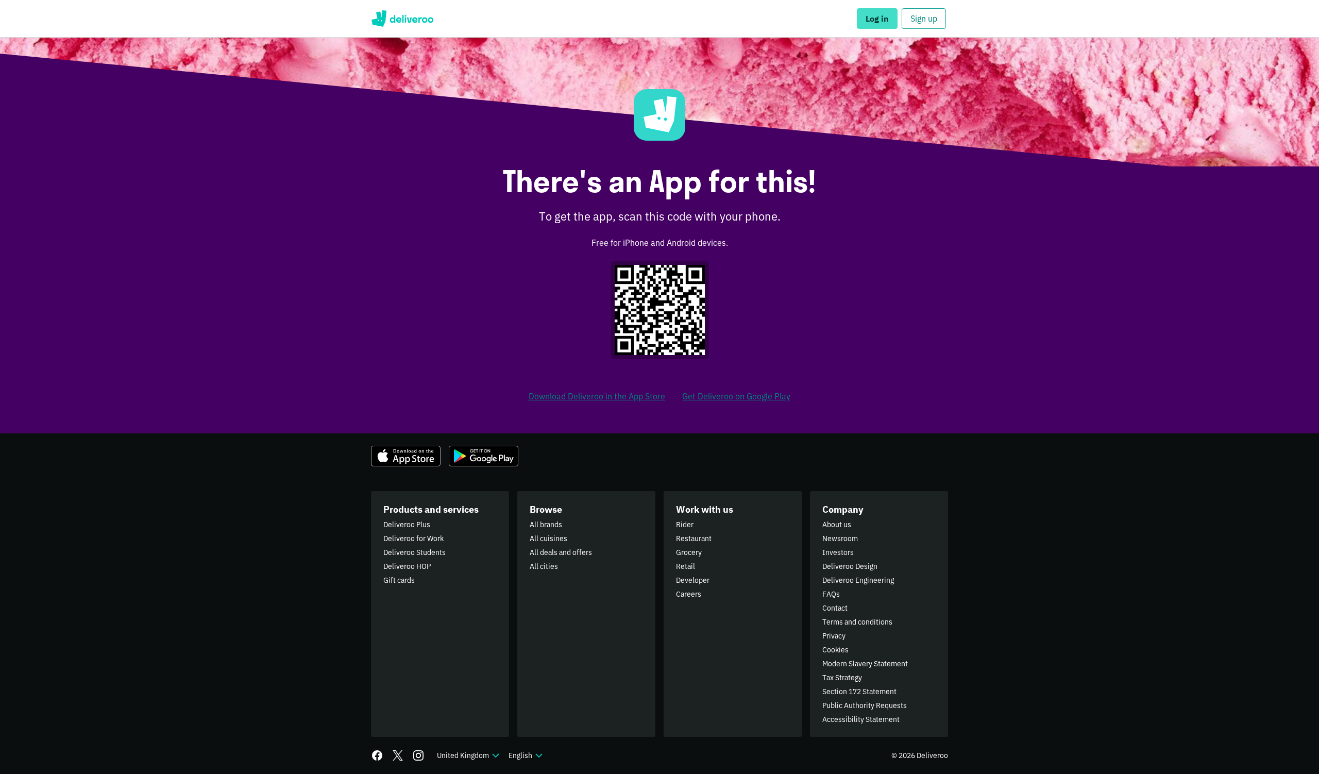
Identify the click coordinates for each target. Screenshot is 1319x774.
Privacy (833, 636)
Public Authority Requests (864, 705)
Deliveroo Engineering (858, 580)
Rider (685, 524)
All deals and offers (561, 552)
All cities (544, 566)
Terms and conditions (857, 622)
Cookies (835, 649)
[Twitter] (398, 755)
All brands (546, 524)
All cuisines (548, 538)
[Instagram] (418, 755)
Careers (688, 594)
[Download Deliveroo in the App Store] (406, 456)
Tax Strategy (842, 677)
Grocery (689, 552)
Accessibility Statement (861, 719)
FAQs (831, 594)
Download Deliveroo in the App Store (597, 396)
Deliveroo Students (414, 552)
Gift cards (399, 580)
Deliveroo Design (849, 566)
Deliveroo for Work (413, 538)
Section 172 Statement (859, 691)
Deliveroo (402, 18)
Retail (685, 566)
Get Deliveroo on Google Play (736, 396)
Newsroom (840, 538)
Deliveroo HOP (407, 566)
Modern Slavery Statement (865, 663)
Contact (835, 608)
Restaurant (694, 538)
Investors (838, 552)
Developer (692, 580)
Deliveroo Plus (406, 524)
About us (836, 524)
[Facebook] (377, 755)
